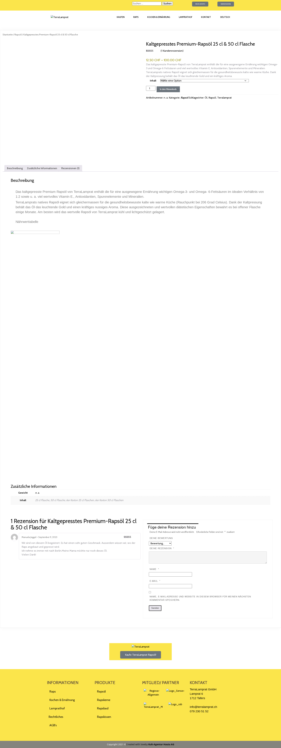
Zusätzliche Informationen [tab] (42, 168)
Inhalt (153, 80)
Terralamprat (224, 97)
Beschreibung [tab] (15, 168)
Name (154, 569)
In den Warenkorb (168, 89)
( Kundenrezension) (172, 50)
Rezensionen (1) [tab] (70, 168)
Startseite (8, 34)
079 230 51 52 (199, 711)
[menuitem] (225, 17)
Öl (206, 97)
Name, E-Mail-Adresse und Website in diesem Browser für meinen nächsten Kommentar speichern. (200, 598)
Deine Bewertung (161, 538)
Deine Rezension (162, 548)
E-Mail (155, 580)
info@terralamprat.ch (203, 707)
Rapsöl (18, 34)
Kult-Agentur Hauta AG (161, 744)
